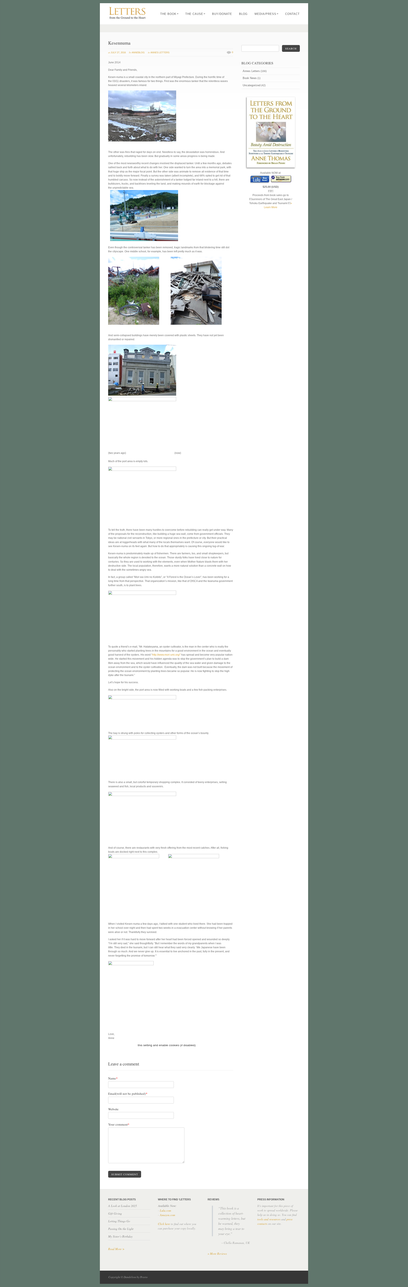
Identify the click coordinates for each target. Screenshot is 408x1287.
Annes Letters (159, 52)
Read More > (116, 1249)
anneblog (138, 52)
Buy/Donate (222, 14)
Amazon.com (167, 1215)
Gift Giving (115, 1213)
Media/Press (267, 14)
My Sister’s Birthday (120, 1236)
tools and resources (268, 1219)
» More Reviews (217, 1254)
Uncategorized (251, 85)
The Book (169, 14)
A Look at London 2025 (122, 1206)
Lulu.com (165, 1210)
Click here (164, 1224)
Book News (250, 78)
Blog (243, 14)
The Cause (195, 14)
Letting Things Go (119, 1221)
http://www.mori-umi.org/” (166, 654)
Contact (292, 14)
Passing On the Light (120, 1229)
